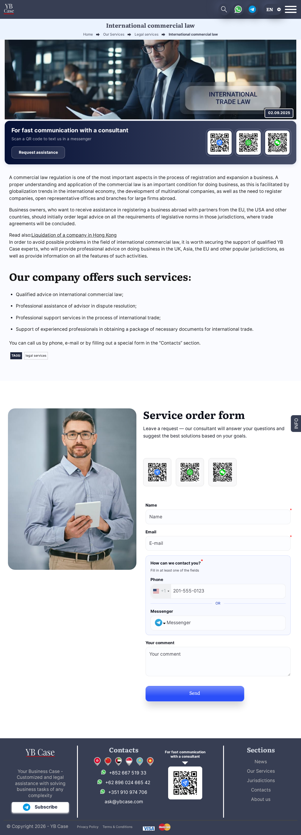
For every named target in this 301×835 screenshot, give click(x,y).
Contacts (261, 790)
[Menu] (291, 9)
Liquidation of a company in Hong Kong (74, 235)
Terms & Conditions (118, 827)
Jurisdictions (261, 780)
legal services (36, 356)
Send (194, 692)
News (261, 761)
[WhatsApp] (248, 143)
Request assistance (38, 152)
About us (260, 799)
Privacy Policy (87, 827)
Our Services (261, 771)
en (269, 9)
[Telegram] (220, 143)
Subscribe (46, 807)
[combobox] (161, 591)
